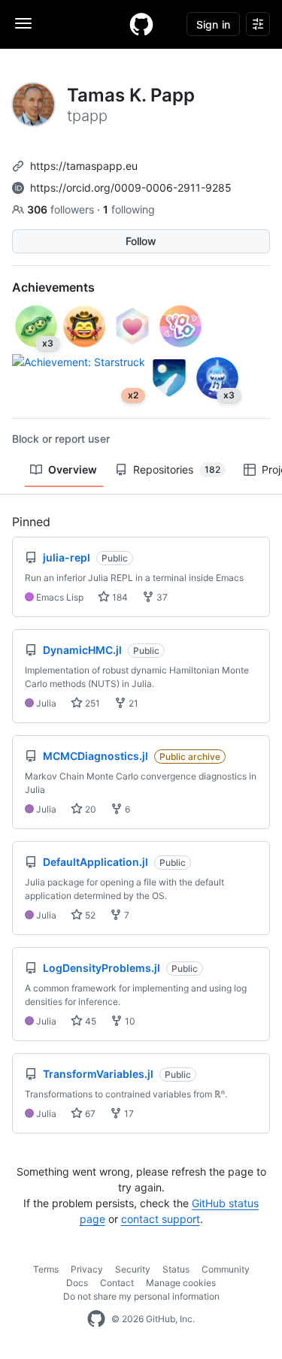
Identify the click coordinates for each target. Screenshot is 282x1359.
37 (161, 597)
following (129, 209)
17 (128, 1113)
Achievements (53, 287)
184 (119, 597)
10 (129, 1021)
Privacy (87, 1269)
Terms (46, 1269)
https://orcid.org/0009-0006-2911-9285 (131, 187)
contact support (160, 1218)
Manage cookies (181, 1282)
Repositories (176, 469)
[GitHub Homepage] (96, 1319)
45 (89, 1021)
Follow (141, 241)
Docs (77, 1282)
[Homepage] (141, 24)
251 (91, 703)
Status (176, 1269)
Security (132, 1269)
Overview (72, 469)
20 (89, 809)
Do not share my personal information (141, 1296)
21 (132, 703)
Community (226, 1269)
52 (89, 915)
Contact (117, 1282)
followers (62, 209)
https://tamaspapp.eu (84, 165)
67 (89, 1113)
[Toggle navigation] (23, 23)
